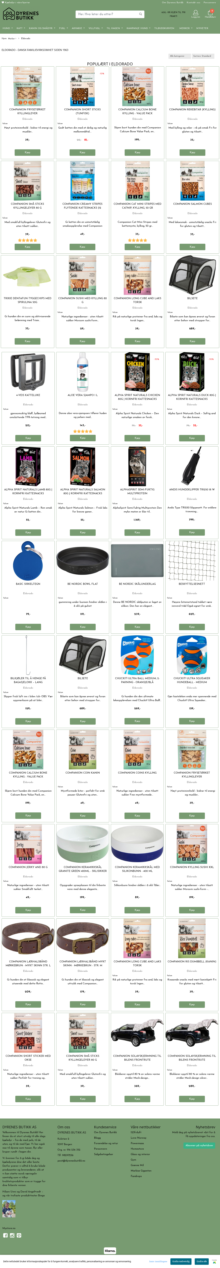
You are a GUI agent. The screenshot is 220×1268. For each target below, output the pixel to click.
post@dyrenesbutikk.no (71, 1161)
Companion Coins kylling (137, 773)
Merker (185, 28)
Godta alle (202, 1261)
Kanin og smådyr (41, 28)
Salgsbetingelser (103, 1154)
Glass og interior (140, 1154)
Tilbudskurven (164, 28)
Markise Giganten (141, 1171)
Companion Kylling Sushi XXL (192, 867)
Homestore (137, 1149)
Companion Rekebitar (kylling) (192, 109)
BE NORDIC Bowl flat (82, 584)
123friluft (136, 1132)
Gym (133, 1160)
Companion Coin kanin (83, 773)
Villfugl (95, 28)
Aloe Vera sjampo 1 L (83, 395)
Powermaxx (137, 1143)
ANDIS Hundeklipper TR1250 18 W (192, 489)
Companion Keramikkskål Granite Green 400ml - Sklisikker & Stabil (83, 871)
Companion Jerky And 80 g (28, 867)
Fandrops (136, 1176)
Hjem (4, 39)
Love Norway (138, 1138)
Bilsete (192, 298)
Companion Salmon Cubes (192, 204)
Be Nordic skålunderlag (137, 584)
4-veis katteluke (28, 395)
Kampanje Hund (138, 28)
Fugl (62, 28)
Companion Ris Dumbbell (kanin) (192, 961)
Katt (20, 28)
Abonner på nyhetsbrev (199, 1145)
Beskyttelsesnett (192, 584)
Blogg (97, 1138)
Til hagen (114, 28)
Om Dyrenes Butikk (172, 3)
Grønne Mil (137, 1165)
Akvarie (77, 28)
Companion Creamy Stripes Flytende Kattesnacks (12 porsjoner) (82, 208)
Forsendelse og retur (106, 1143)
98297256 (67, 1155)
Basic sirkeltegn (28, 584)
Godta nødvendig (181, 1261)
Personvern (210, 3)
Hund (7, 28)
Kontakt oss (193, 3)
